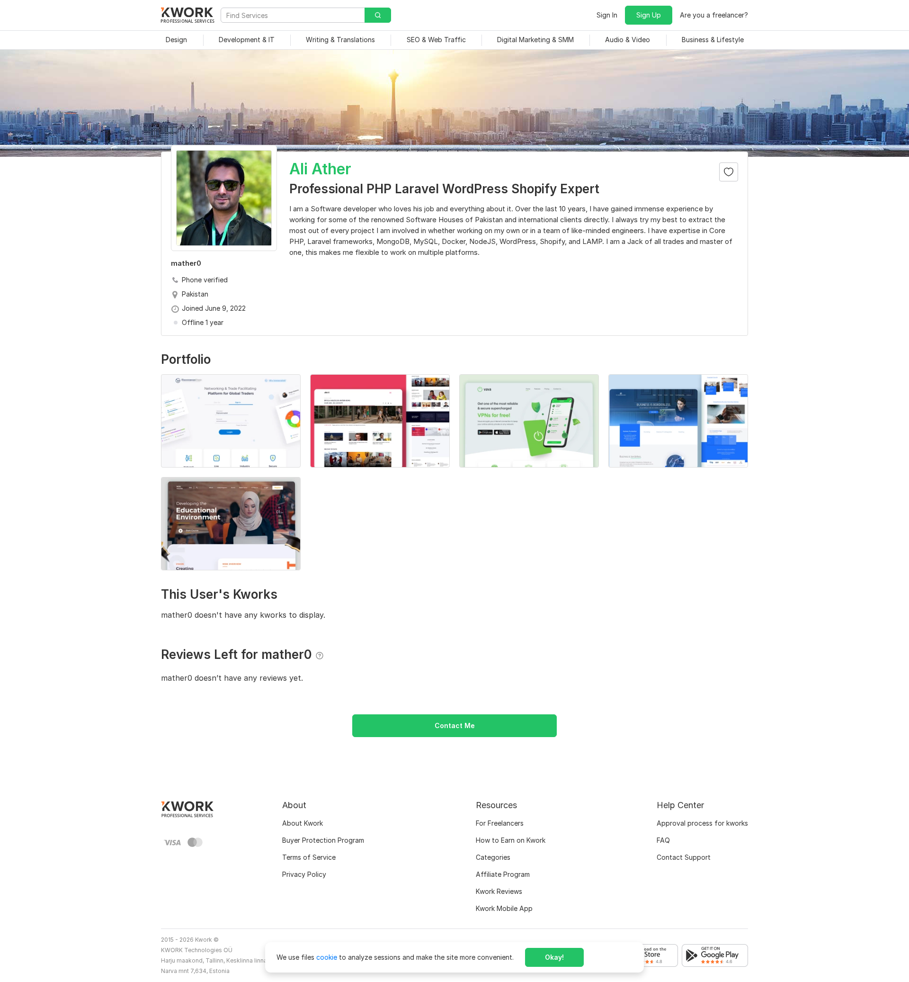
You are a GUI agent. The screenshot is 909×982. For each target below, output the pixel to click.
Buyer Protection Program (323, 840)
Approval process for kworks (702, 823)
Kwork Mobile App (504, 908)
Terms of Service (309, 857)
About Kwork (302, 823)
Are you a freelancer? (714, 15)
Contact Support (684, 857)
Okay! (554, 957)
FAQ (663, 840)
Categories (493, 857)
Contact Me (455, 725)
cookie (326, 957)
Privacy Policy (304, 874)
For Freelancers (500, 823)
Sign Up (648, 15)
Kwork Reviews (499, 891)
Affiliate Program (503, 874)
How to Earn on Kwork (510, 840)
